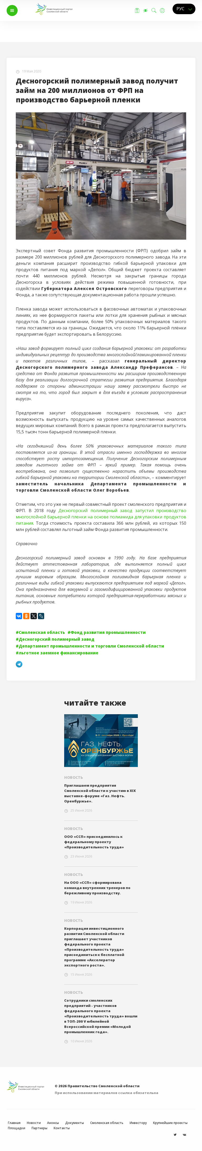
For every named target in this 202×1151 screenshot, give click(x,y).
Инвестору (138, 1123)
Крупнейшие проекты (170, 1123)
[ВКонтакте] (19, 616)
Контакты (62, 1128)
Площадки (16, 1128)
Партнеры (39, 1128)
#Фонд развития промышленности (107, 632)
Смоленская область (106, 1123)
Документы (74, 1123)
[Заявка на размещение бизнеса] (137, 10)
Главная (23, 25)
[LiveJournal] (41, 616)
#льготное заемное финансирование (57, 652)
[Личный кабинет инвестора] (162, 10)
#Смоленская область (40, 632)
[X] (34, 616)
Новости (23, 37)
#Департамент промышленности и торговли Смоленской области (90, 646)
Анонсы (53, 1123)
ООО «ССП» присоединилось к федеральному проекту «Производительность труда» (94, 841)
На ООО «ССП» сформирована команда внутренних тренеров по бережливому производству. (97, 887)
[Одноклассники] (26, 616)
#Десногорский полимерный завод (55, 639)
